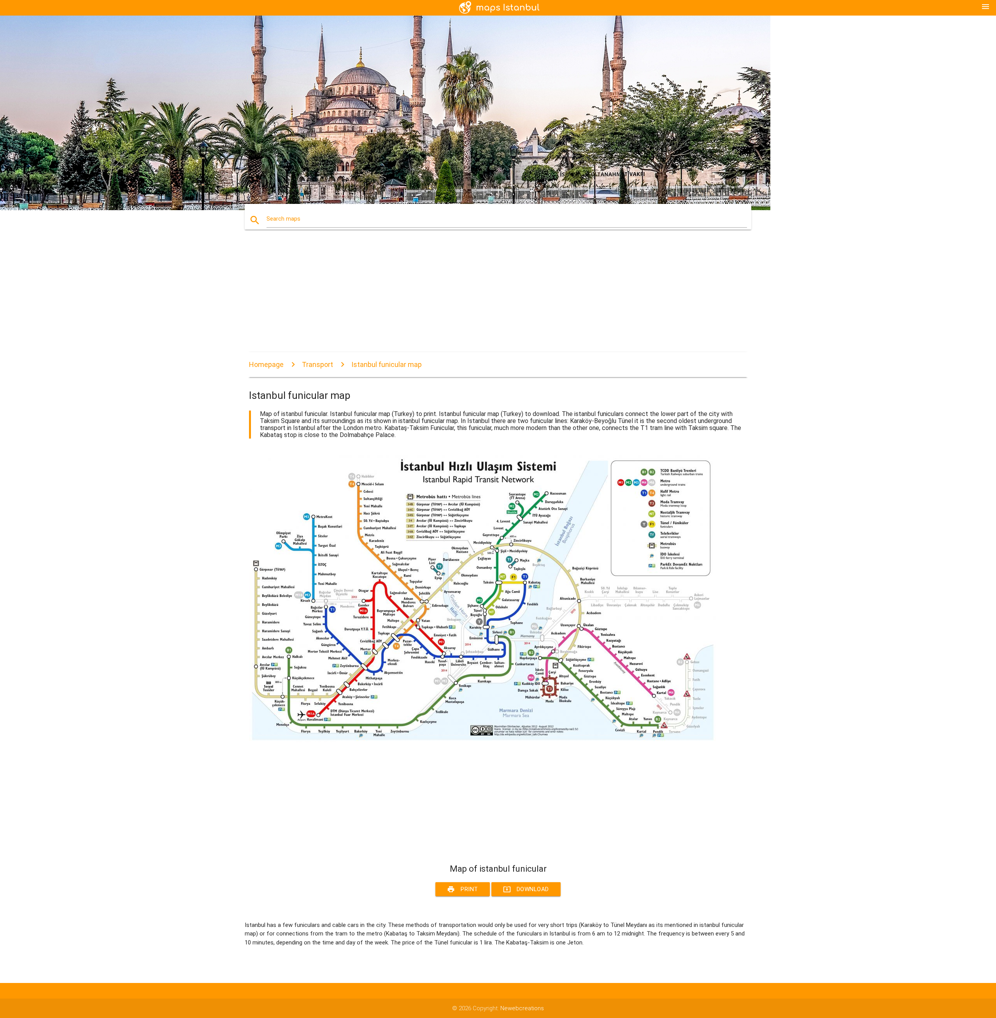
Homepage (266, 364)
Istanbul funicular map (386, 364)
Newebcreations (522, 1008)
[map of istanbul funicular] (482, 740)
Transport (317, 364)
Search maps (283, 218)
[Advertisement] (482, 297)
